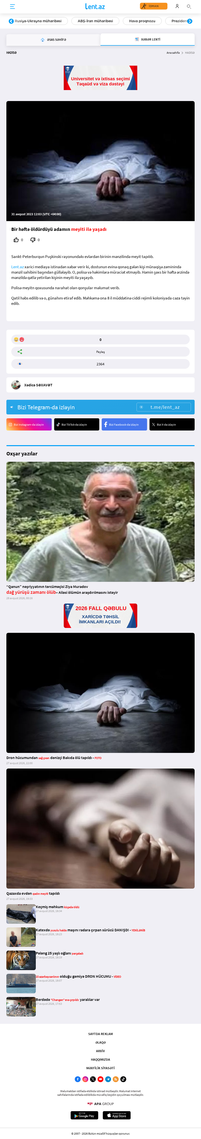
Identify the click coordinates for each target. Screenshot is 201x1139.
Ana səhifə (173, 52)
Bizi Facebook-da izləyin (124, 424)
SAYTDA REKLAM (100, 1034)
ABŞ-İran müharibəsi (95, 21)
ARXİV (100, 1051)
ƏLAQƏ (100, 1042)
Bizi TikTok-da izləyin (74, 424)
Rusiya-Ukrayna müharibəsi (38, 21)
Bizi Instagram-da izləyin (29, 424)
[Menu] (12, 6)
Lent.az (17, 266)
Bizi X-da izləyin (166, 424)
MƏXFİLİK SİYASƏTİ (100, 1068)
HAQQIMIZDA (100, 1059)
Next (190, 21)
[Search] (189, 6)
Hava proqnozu (142, 21)
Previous (11, 21)
